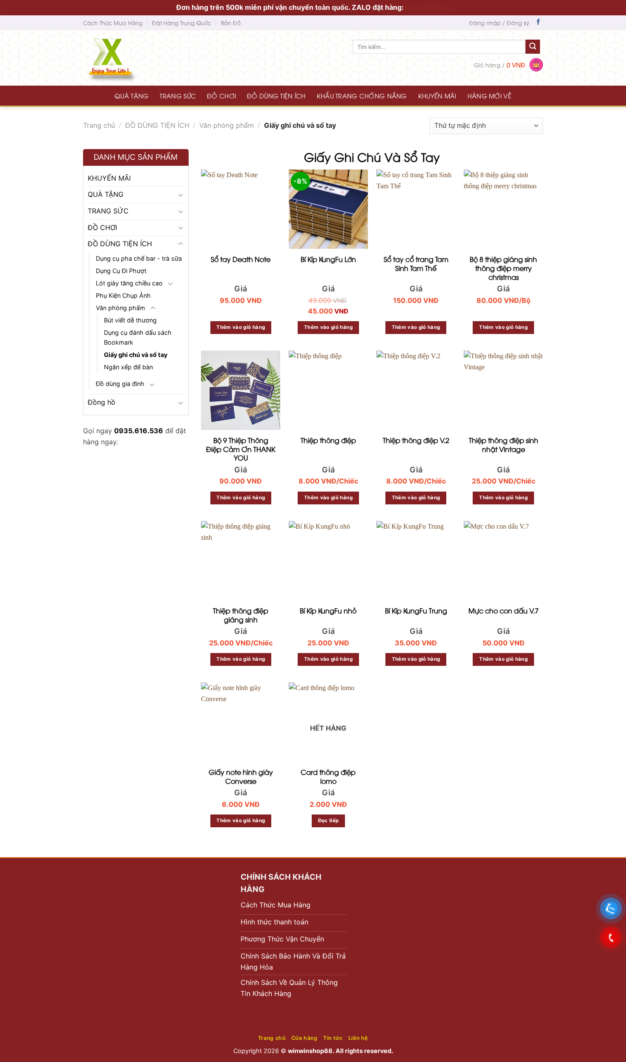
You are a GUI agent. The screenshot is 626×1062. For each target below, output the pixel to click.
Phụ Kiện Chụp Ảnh (123, 295)
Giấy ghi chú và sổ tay (135, 354)
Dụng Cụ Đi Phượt (121, 270)
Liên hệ (358, 1038)
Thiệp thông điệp (328, 440)
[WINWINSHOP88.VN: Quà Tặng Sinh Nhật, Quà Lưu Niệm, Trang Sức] (127, 58)
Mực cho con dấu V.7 (503, 610)
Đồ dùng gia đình (120, 383)
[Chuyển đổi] (180, 195)
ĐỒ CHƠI (221, 96)
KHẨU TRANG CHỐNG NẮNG (362, 96)
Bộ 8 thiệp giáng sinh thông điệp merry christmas (503, 268)
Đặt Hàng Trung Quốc (181, 22)
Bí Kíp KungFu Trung (416, 610)
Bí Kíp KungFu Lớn (328, 259)
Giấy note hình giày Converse (241, 777)
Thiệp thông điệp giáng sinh (240, 615)
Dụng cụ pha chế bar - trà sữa (139, 258)
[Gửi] (532, 47)
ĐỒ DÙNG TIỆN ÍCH (276, 96)
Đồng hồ (101, 402)
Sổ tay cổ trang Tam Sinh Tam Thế (416, 264)
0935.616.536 (138, 430)
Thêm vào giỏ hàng (240, 327)
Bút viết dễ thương (130, 320)
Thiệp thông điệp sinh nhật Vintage (503, 445)
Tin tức (332, 1038)
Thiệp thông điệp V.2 (416, 440)
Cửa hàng (304, 1038)
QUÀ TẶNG (132, 96)
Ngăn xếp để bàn (128, 367)
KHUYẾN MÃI (437, 96)
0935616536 (427, 7)
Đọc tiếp (328, 820)
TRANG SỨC (178, 96)
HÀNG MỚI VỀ (489, 96)
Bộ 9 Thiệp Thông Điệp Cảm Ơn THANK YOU (240, 449)
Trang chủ (99, 125)
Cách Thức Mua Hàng (113, 22)
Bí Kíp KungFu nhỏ (328, 610)
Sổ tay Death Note (240, 259)
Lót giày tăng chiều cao (129, 282)
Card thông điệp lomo (328, 777)
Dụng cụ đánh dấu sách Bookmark (138, 337)
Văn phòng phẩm (226, 125)
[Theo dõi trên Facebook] (538, 23)
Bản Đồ (231, 22)
